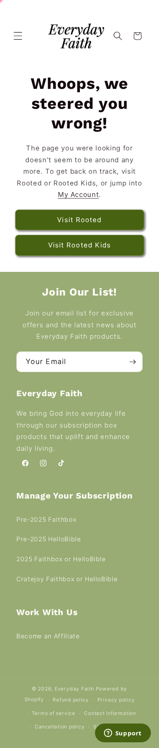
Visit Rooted (79, 220)
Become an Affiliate (48, 636)
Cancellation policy (60, 727)
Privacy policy (116, 700)
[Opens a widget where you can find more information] (123, 734)
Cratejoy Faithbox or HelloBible (66, 579)
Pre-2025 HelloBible (48, 539)
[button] (18, 36)
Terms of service (53, 713)
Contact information (110, 713)
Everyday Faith (74, 689)
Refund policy (70, 700)
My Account (78, 194)
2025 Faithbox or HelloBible (61, 559)
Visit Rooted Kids (79, 245)
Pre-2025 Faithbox (46, 519)
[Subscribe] (132, 362)
